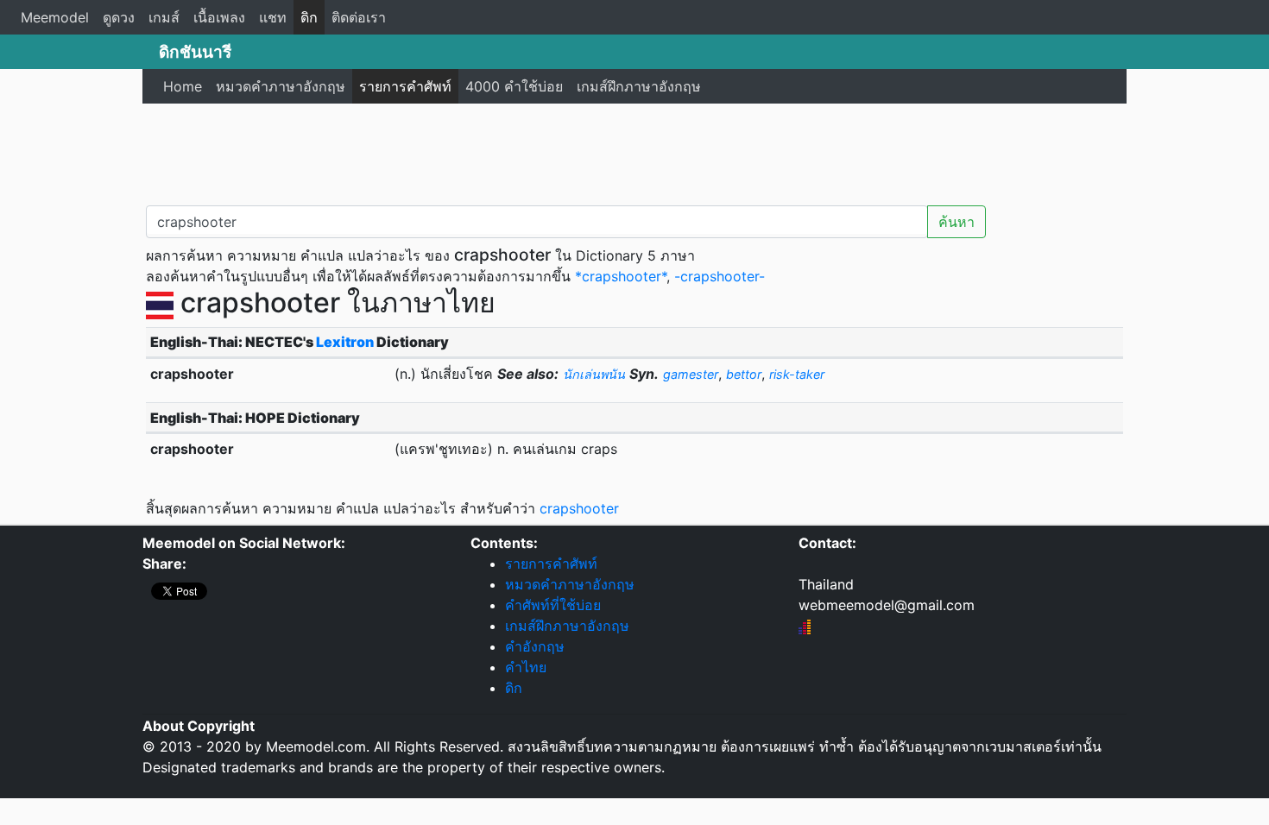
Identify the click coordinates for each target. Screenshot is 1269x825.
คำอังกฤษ (535, 646)
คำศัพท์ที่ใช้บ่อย (553, 605)
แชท (273, 17)
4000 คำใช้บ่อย (514, 86)
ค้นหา (956, 221)
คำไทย (525, 667)
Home (182, 86)
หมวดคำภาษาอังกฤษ (280, 86)
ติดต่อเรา (358, 17)
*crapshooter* (620, 276)
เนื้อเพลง (219, 17)
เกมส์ (164, 17)
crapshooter (579, 508)
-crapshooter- (719, 276)
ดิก (309, 17)
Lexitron (345, 341)
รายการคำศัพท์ (405, 86)
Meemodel (55, 17)
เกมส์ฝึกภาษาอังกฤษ (639, 86)
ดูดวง (119, 17)
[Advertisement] (634, 151)
